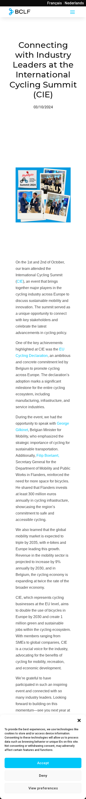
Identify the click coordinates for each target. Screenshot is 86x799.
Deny (43, 776)
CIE (20, 281)
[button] (79, 720)
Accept (43, 763)
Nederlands (74, 3)
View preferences (43, 788)
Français (54, 3)
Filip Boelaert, (47, 455)
